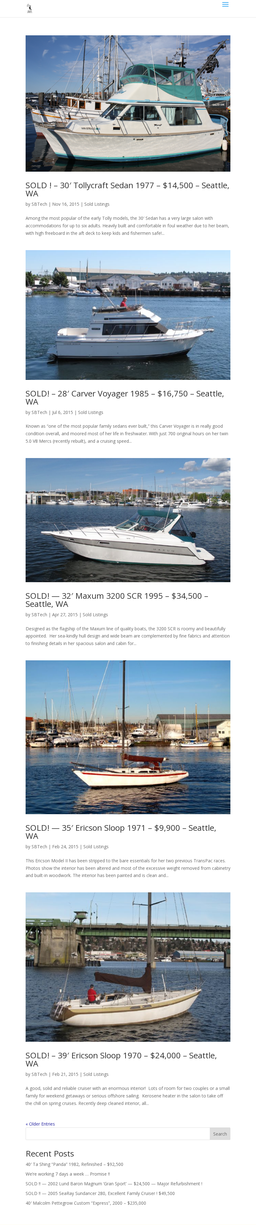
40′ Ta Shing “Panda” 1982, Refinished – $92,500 (74, 1164)
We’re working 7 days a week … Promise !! (68, 1174)
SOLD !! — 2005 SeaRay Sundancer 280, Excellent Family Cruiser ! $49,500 (100, 1193)
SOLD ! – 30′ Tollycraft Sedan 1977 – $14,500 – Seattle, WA (127, 189)
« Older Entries (40, 1124)
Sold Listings (97, 204)
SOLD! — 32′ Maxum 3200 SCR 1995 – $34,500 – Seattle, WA (117, 599)
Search (220, 1134)
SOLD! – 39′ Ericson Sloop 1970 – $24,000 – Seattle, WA (121, 1059)
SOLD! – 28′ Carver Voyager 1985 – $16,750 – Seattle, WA (125, 397)
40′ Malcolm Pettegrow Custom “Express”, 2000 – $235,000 (86, 1203)
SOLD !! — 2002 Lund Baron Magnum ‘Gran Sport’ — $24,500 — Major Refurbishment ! (114, 1184)
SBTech (39, 204)
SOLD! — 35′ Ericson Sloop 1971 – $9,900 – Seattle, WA (121, 831)
